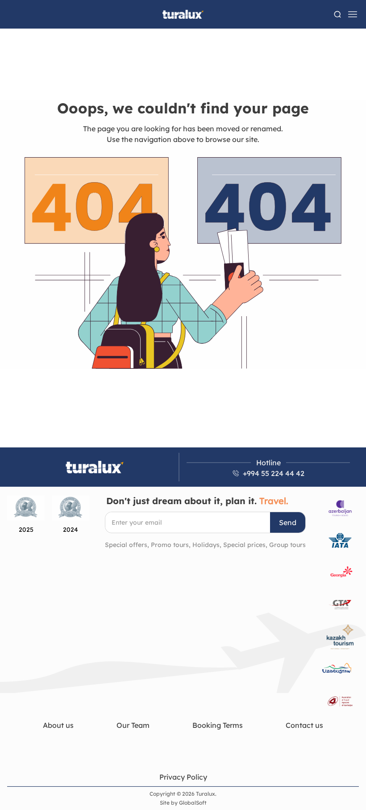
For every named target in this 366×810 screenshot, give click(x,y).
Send (287, 522)
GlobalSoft (193, 802)
